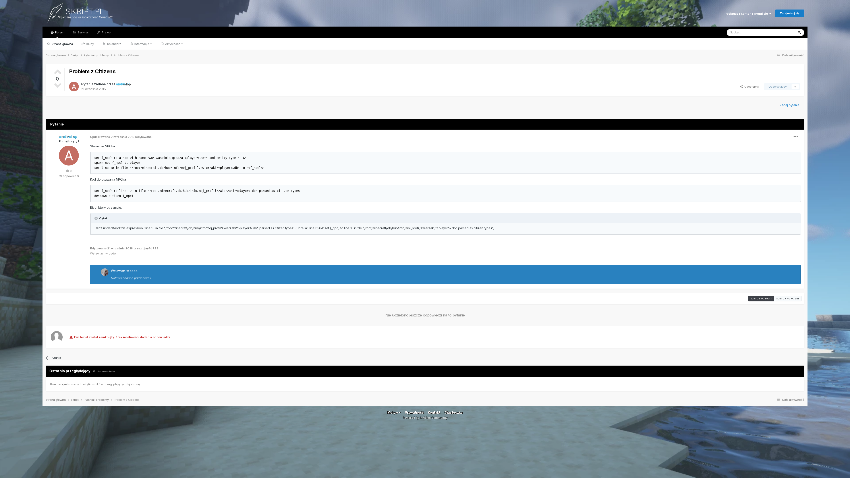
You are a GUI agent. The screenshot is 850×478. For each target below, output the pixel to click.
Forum (59, 32)
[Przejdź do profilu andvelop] (74, 86)
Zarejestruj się (790, 13)
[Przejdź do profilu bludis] (104, 272)
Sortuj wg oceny (787, 298)
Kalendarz (113, 44)
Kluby (89, 44)
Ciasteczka (453, 412)
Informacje (141, 44)
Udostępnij (751, 86)
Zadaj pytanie (790, 105)
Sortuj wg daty (761, 298)
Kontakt (434, 412)
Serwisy (83, 32)
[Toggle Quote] (97, 218)
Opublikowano (112, 137)
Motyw (393, 412)
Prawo (106, 32)
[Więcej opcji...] (796, 136)
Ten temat (781, 32)
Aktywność (172, 44)
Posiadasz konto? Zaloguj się (747, 13)
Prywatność (414, 412)
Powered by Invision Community (425, 417)
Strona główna (62, 44)
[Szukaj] (799, 32)
